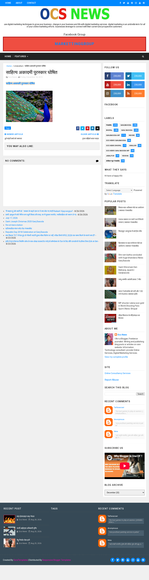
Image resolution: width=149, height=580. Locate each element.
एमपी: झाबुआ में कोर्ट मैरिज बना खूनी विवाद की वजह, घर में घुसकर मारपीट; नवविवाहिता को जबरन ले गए (41, 214)
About (19, 3)
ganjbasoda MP (113, 135)
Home (8, 3)
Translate (117, 194)
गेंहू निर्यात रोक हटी (23, 540)
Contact (31, 3)
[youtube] (128, 3)
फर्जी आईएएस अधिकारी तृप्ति (27, 528)
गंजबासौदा (109, 125)
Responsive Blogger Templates (56, 560)
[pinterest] (132, 3)
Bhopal (109, 130)
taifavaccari (119, 407)
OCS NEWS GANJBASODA (116, 140)
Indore (132, 135)
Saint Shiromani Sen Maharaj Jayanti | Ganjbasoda (127, 270)
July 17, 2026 (12, 218)
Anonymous (119, 419)
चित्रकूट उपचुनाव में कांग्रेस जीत (130, 231)
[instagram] (136, 3)
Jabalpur (110, 156)
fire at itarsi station (14, 225)
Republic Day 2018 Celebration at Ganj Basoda (27, 232)
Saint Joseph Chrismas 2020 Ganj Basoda (25, 221)
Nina (116, 431)
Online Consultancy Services (118, 373)
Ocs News (122, 335)
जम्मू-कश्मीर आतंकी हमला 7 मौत (129, 279)
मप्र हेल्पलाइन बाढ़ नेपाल (25, 516)
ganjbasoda (125, 125)
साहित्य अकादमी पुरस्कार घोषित (20, 83)
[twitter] (124, 3)
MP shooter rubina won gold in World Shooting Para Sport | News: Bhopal (131, 306)
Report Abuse (112, 379)
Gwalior (132, 146)
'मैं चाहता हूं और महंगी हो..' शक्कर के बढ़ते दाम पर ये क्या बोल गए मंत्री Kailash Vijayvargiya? (39, 211)
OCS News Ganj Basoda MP (117, 151)
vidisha (125, 156)
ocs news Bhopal (113, 146)
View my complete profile (116, 357)
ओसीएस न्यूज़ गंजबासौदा (113, 161)
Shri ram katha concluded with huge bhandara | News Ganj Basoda (130, 258)
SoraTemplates (21, 560)
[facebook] (120, 3)
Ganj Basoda (126, 130)
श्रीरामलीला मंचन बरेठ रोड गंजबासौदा (19, 228)
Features (20, 56)
